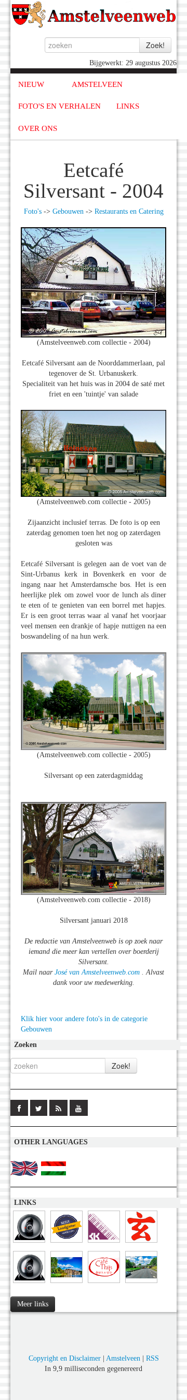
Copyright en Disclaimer (65, 1358)
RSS (152, 1358)
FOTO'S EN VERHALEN (59, 106)
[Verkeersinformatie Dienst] (141, 1283)
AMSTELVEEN (97, 84)
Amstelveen (123, 1358)
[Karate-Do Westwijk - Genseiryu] (141, 1243)
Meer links (32, 1304)
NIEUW (31, 84)
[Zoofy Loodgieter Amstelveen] (66, 1243)
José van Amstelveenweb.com (98, 972)
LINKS (127, 106)
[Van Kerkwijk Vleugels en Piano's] (104, 1243)
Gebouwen (68, 211)
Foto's (33, 211)
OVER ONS (37, 128)
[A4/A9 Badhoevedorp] (29, 1283)
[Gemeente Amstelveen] (66, 1283)
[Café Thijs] (104, 1283)
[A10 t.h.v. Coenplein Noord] (29, 1243)
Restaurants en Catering (129, 211)
